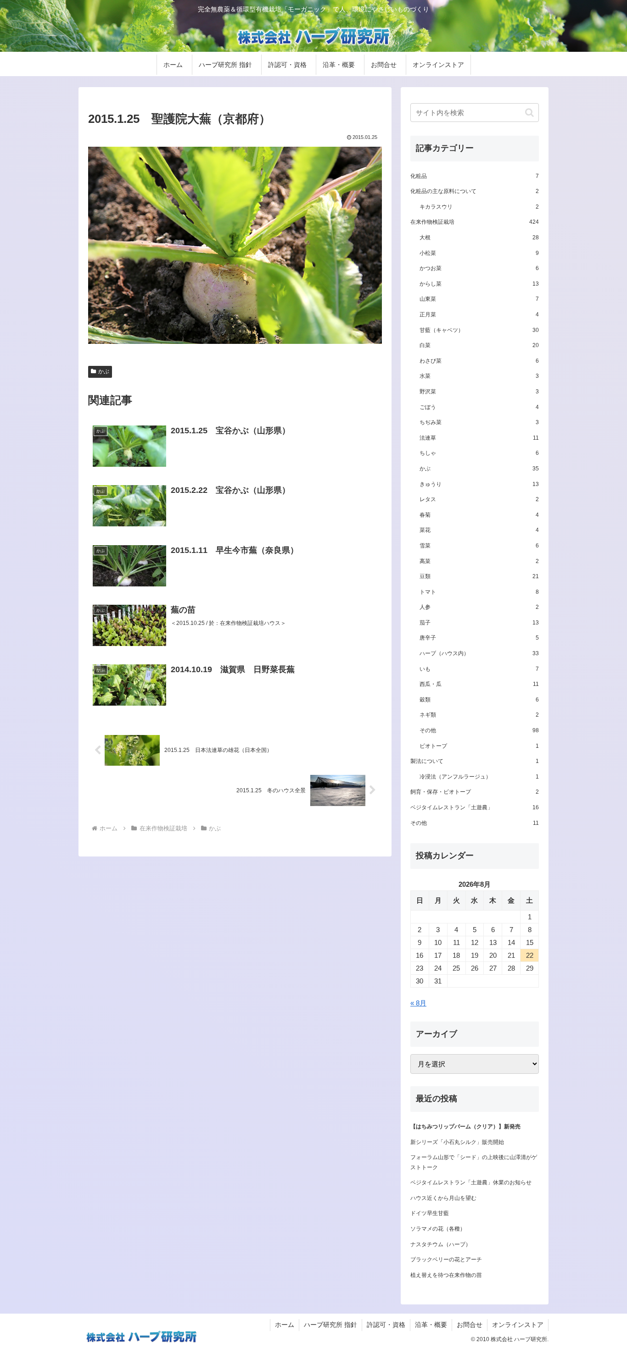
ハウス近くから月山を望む (443, 1198)
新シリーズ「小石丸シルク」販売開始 (457, 1142)
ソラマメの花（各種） (437, 1229)
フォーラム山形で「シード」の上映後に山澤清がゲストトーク (473, 1162)
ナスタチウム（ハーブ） (440, 1244)
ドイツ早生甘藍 (429, 1213)
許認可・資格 (386, 1324)
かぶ (103, 371)
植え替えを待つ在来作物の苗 (446, 1275)
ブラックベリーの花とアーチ (446, 1259)
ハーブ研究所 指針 (330, 1324)
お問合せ (469, 1324)
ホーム (284, 1324)
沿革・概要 (431, 1324)
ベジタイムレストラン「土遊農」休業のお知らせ (471, 1182)
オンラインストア (517, 1324)
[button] (529, 112)
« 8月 (418, 1003)
